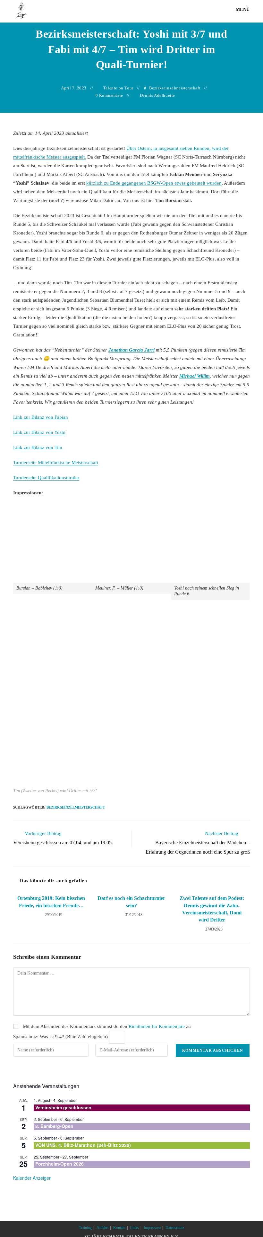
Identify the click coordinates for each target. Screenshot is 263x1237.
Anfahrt (102, 1227)
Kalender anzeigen (32, 1178)
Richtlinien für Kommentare (157, 1026)
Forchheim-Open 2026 (59, 1163)
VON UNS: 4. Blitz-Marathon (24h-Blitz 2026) (83, 1145)
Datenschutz (174, 1227)
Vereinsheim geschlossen (63, 1107)
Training (85, 1227)
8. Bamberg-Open (54, 1126)
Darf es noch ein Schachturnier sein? (131, 901)
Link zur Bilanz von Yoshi (39, 432)
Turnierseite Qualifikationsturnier (46, 477)
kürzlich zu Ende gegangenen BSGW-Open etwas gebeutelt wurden (154, 183)
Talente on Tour (118, 88)
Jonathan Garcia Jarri (131, 350)
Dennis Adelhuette (157, 95)
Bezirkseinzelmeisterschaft (175, 88)
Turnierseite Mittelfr (55, 462)
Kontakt (119, 1227)
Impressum (152, 1227)
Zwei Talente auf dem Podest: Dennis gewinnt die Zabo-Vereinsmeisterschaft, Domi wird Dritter (212, 908)
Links (134, 1227)
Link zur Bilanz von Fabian (40, 417)
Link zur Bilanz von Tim (37, 447)
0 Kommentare (109, 95)
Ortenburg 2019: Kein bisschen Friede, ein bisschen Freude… (51, 901)
